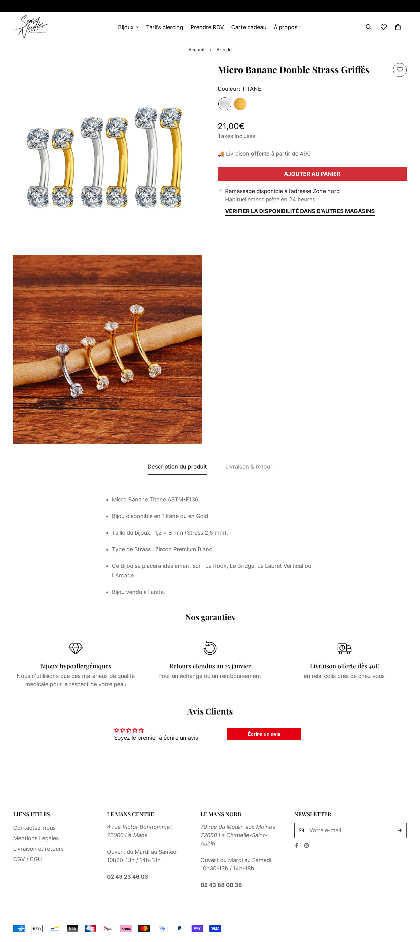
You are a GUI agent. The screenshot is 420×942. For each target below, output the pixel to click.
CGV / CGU (27, 859)
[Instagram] (35, 6)
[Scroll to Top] (408, 908)
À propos (285, 27)
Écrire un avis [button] (264, 734)
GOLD (240, 104)
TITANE (225, 104)
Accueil (196, 50)
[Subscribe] (400, 830)
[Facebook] (15, 6)
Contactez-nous (34, 828)
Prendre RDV (207, 27)
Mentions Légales (36, 838)
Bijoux (126, 27)
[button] (398, 27)
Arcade (224, 50)
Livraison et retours (38, 848)
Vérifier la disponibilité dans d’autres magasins (300, 211)
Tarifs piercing (164, 27)
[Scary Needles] (31, 27)
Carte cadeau (248, 27)
